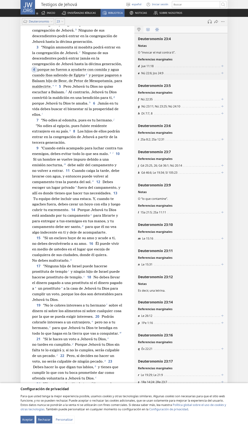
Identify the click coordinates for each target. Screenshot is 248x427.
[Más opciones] (222, 21)
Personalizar (64, 420)
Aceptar (27, 420)
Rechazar (44, 420)
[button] (79, 13)
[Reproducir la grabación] (209, 21)
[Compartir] (216, 21)
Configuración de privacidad (168, 409)
